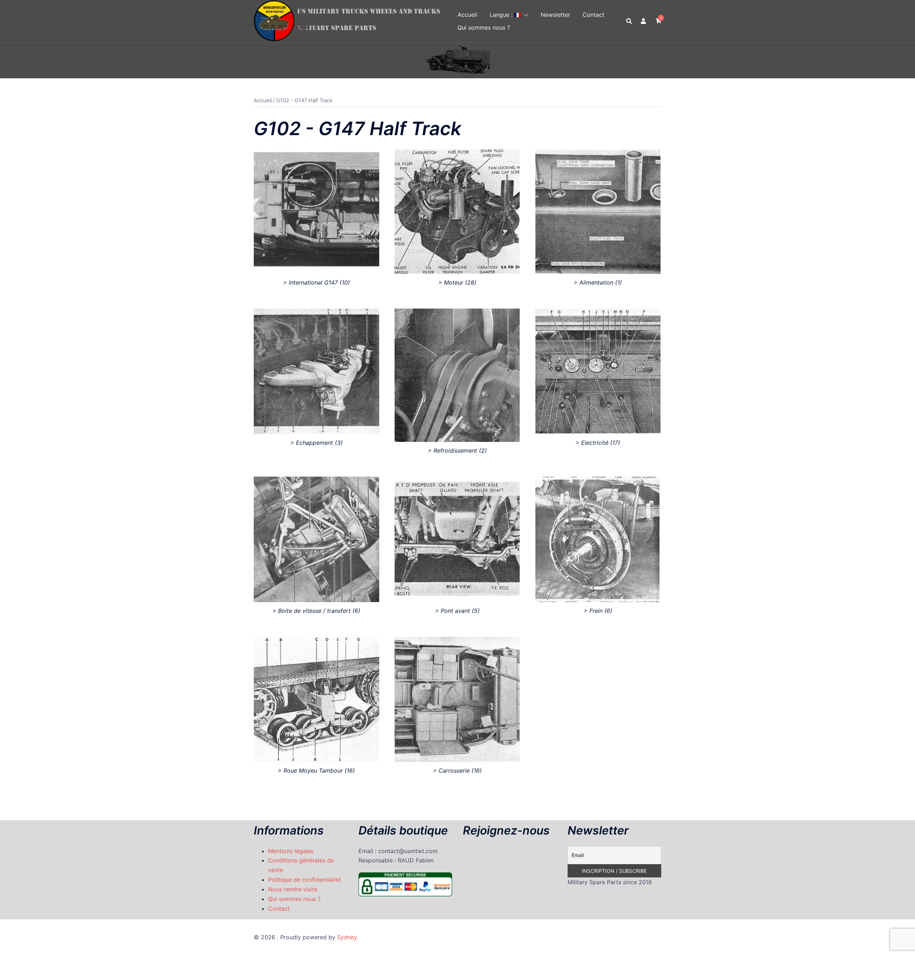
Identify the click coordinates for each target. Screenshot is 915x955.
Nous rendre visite (292, 889)
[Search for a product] (629, 21)
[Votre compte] (644, 21)
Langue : (502, 14)
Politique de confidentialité (304, 879)
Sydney (347, 937)
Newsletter (555, 14)
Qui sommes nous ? (484, 27)
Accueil (467, 14)
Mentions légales (290, 851)
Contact (593, 14)
